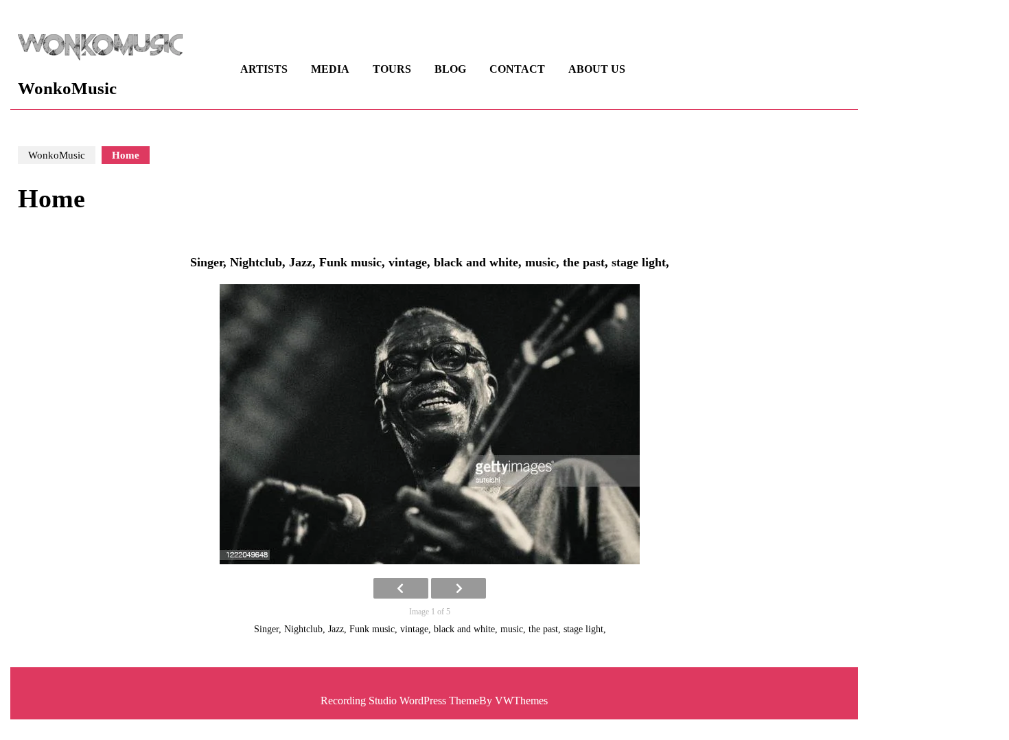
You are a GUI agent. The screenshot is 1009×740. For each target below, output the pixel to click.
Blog (450, 69)
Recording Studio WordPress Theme (400, 700)
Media (330, 69)
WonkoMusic (67, 88)
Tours (392, 69)
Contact (517, 69)
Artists (264, 69)
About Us (596, 69)
